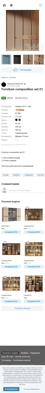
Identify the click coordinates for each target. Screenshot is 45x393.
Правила (24, 353)
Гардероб (27, 295)
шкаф (5, 175)
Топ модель (6, 360)
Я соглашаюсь (11, 389)
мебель (16, 175)
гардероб (29, 175)
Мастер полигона (22, 357)
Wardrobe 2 (5, 226)
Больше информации (31, 389)
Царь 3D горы (7, 357)
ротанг (41, 175)
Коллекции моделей (21, 360)
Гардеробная (29, 226)
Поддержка (35, 353)
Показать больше (22, 308)
